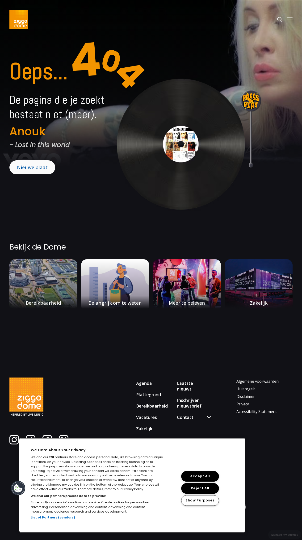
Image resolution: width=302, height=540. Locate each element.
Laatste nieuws (185, 386)
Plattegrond (148, 394)
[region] (132, 485)
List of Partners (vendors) (53, 517)
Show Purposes (200, 500)
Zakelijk (144, 428)
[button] (18, 488)
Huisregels (246, 388)
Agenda (144, 383)
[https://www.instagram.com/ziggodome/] (14, 443)
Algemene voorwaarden (257, 381)
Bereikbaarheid (152, 406)
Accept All (200, 476)
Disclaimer (245, 396)
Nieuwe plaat (32, 167)
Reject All (200, 488)
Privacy (242, 404)
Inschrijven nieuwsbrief (189, 403)
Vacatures (146, 417)
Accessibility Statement (256, 411)
